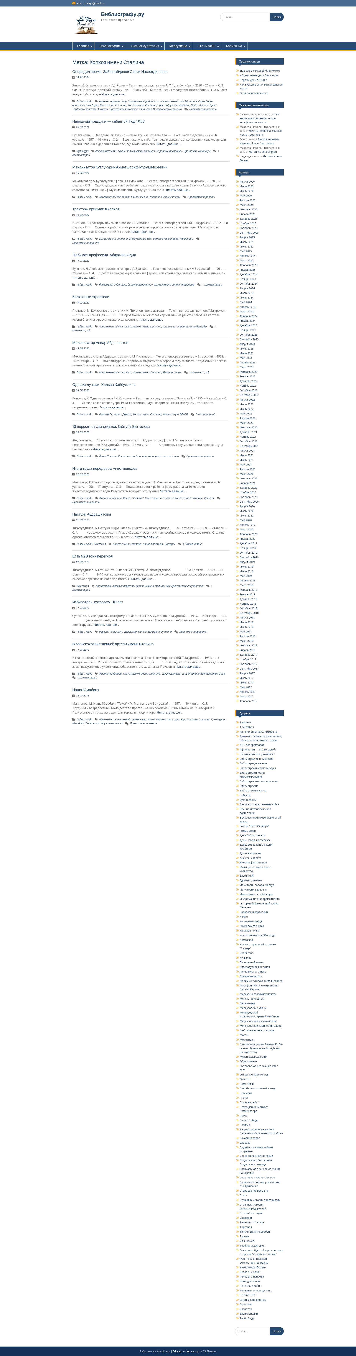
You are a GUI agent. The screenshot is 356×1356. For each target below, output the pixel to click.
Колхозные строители (90, 296)
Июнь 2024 (246, 297)
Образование (248, 1061)
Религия (245, 1125)
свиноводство (170, 456)
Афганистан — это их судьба (258, 749)
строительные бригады (192, 326)
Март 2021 (246, 473)
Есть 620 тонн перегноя (92, 556)
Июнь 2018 (246, 627)
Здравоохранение (251, 880)
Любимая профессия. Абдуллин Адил (104, 254)
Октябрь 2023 (248, 334)
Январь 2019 (247, 594)
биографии (105, 284)
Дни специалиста (250, 858)
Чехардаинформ (250, 1281)
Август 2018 (247, 617)
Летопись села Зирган (263, 151)
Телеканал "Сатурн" (252, 1222)
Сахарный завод (250, 1138)
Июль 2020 (246, 511)
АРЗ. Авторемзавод (252, 745)
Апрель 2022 (248, 418)
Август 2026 (247, 181)
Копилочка (234, 46)
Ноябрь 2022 (248, 385)
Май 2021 (246, 464)
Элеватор (246, 1309)
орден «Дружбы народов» (173, 105)
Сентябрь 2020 (249, 501)
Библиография (109, 46)
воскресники (103, 586)
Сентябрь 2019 (249, 557)
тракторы (186, 238)
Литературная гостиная (255, 967)
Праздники (190, 151)
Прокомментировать (203, 109)
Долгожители (133, 631)
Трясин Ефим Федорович (255, 1231)
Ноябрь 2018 (248, 603)
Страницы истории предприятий (260, 1200)
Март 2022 (246, 422)
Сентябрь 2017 (249, 668)
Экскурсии (246, 1304)
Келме (244, 916)
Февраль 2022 (248, 427)
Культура (82, 151)
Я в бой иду (247, 1318)
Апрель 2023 (248, 362)
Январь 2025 (247, 269)
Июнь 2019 (246, 571)
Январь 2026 (247, 214)
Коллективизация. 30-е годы (258, 935)
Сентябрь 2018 (249, 613)
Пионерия (246, 1093)
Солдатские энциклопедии (256, 1155)
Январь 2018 (247, 650)
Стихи (243, 1195)
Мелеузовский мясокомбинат (258, 1021)
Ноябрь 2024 (248, 279)
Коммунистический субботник (184, 586)
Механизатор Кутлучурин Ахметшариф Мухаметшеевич (119, 167)
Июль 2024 (246, 293)
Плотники (169, 326)
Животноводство (110, 498)
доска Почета (108, 456)
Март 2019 (246, 585)
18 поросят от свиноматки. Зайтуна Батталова (111, 426)
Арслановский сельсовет (114, 197)
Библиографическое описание (259, 781)
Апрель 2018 (248, 636)
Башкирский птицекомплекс (257, 754)
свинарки (153, 456)
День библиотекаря (252, 835)
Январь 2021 (247, 483)
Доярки (127, 414)
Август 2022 (247, 399)
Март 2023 (246, 367)
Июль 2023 (246, 348)
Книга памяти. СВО (252, 926)
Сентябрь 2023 (249, 339)
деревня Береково (110, 414)
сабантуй (204, 151)
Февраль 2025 (248, 265)
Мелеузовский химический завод (260, 1025)
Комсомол (100, 544)
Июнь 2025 (246, 246)
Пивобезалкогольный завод (257, 1088)
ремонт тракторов (165, 238)
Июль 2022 (246, 404)
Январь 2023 (247, 376)
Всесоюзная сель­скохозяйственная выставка (127, 719)
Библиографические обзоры (258, 768)
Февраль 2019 (248, 589)
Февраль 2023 (248, 371)
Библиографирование (253, 763)
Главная (83, 46)
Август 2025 (247, 237)
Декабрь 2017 (248, 654)
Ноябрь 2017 (248, 659)
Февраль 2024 (248, 316)
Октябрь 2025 (248, 228)
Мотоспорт (247, 1039)
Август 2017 (247, 673)
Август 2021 (247, 450)
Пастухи (169, 544)
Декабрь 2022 (248, 381)
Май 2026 (246, 195)
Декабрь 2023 (248, 325)
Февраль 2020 (248, 534)
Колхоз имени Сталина (142, 105)
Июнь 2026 (246, 191)
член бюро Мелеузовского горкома (160, 109)
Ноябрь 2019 (248, 548)
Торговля (246, 1227)
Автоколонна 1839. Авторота (258, 731)
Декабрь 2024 (248, 274)
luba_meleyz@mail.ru (90, 3)
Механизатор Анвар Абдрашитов (100, 342)
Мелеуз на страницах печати (258, 994)
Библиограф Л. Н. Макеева (256, 758)
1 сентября (247, 727)
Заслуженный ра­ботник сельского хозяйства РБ (158, 101)
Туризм (244, 1236)
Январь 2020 (247, 538)
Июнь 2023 (246, 353)
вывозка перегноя (123, 586)
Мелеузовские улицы (253, 1008)
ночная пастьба (153, 544)
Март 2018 (246, 640)
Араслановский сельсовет (115, 326)
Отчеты (245, 1079)
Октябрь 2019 (248, 552)
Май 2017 (246, 687)
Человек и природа (252, 1276)
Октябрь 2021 (248, 441)
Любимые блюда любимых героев (261, 981)
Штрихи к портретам (253, 1299)
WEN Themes (208, 1351)
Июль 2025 (246, 242)
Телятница (92, 723)
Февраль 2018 (248, 645)
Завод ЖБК (246, 875)
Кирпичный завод (251, 921)
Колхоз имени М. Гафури (110, 151)
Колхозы (209, 498)
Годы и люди (84, 101)
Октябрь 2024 (248, 283)
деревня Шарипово (167, 719)
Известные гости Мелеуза (256, 894)
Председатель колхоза (123, 109)
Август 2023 (247, 344)
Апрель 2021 (248, 469)
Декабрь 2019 (248, 543)
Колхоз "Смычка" (133, 498)
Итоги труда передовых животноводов (104, 468)
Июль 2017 (246, 678)
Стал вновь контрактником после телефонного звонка (260, 118)
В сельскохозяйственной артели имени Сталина (113, 644)
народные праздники (169, 151)
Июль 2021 (246, 455)
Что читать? (206, 46)
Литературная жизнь (253, 971)
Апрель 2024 (248, 307)
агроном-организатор (113, 101)
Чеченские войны (251, 1286)
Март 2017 (246, 696)
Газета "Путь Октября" (254, 826)
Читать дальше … (114, 94)
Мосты (244, 1035)
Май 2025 (246, 251)
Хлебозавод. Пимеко (253, 1267)
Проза (244, 1115)
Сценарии (246, 1217)
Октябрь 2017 (248, 664)
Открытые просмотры (254, 1074)
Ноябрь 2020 (248, 492)
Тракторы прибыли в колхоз (95, 209)
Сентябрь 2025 (249, 232)
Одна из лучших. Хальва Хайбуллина (104, 384)
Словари (245, 1142)
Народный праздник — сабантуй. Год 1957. (109, 121)
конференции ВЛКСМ (175, 414)
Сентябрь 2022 (249, 395)
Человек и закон (250, 1272)
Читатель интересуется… (256, 1290)
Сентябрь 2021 (249, 446)
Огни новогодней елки (254, 93)
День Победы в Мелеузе (255, 840)
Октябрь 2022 (248, 390)
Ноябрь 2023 (248, 330)
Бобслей (245, 795)
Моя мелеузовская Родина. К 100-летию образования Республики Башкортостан (261, 1048)
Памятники (247, 1084)
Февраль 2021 (248, 478)
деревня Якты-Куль (111, 631)
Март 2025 (246, 260)
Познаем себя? (249, 1102)
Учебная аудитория (145, 46)
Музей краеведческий (253, 1056)
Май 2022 (246, 413)
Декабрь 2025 (248, 218)
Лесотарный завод (251, 962)
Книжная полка (249, 930)
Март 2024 (246, 311)
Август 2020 (247, 506)
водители (120, 284)
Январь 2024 (247, 320)
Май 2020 (246, 520)
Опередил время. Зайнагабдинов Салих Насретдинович (119, 71)
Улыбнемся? (247, 1241)
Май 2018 (246, 631)
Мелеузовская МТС (140, 238)
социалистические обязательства (203, 673)
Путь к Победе (249, 1120)
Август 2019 (247, 562)
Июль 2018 (246, 622)
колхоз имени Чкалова (189, 498)
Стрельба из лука (251, 1213)
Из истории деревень (253, 889)
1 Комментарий (212, 284)
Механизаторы (170, 197)
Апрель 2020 (248, 525)
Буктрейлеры (248, 799)
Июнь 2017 (246, 682)
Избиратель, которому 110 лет (97, 602)
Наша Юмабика (85, 689)
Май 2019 (246, 576)
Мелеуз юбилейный (252, 998)
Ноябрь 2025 (248, 223)
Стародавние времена (254, 1190)
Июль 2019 (246, 566)
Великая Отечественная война (259, 804)
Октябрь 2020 (248, 497)
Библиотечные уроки (253, 790)
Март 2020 (246, 529)
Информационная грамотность (260, 899)
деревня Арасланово (140, 284)
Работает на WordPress (155, 1351)
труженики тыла (111, 723)
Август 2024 (247, 288)
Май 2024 (246, 302)
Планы (244, 1097)
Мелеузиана (178, 46)
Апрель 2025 (248, 256)
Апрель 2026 (248, 200)
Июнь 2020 (246, 515)
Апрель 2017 (248, 691)
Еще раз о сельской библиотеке (260, 70)
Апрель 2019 (248, 580)
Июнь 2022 (246, 409)
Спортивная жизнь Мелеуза (257, 1177)
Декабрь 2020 (248, 487)
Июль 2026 (246, 186)
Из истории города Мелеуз (257, 885)
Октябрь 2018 (248, 608)
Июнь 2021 (246, 460)
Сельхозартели (170, 673)
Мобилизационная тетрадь (257, 1030)
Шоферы (189, 284)
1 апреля (245, 722)
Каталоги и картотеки (254, 912)
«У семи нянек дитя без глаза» (259, 75)
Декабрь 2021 (248, 432)
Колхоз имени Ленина (113, 105)
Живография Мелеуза (253, 862)
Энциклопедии (249, 1313)
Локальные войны (251, 976)
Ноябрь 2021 (248, 436)
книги (126, 673)
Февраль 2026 (248, 209)
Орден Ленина (199, 105)
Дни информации (250, 853)
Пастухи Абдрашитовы (91, 514)
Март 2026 (246, 204)
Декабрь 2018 (248, 599)
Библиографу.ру (122, 14)
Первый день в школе (253, 80)
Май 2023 (246, 358)
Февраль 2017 (248, 701)
